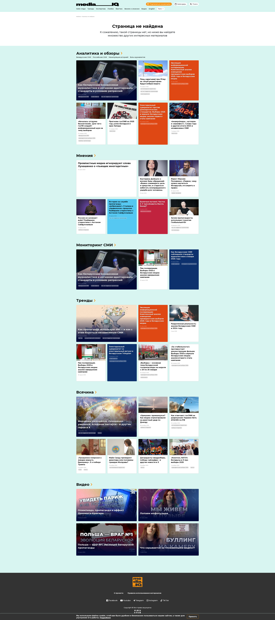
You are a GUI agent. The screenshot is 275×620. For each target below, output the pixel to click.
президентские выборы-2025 (180, 83)
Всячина (85, 392)
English (152, 9)
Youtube (127, 600)
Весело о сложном (132, 9)
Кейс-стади (81, 9)
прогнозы (112, 131)
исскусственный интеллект (92, 338)
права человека (176, 193)
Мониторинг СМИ (94, 245)
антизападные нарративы (148, 88)
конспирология (145, 94)
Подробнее (105, 618)
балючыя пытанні (146, 211)
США (80, 469)
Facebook (113, 600)
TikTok (166, 600)
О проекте (118, 593)
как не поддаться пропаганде (109, 96)
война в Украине (84, 229)
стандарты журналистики (189, 264)
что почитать (175, 230)
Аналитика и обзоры (97, 53)
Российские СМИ (100, 57)
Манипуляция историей (118, 57)
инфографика (95, 96)
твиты (99, 433)
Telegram (139, 600)
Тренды (91, 9)
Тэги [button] (160, 9)
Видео (144, 9)
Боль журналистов (137, 57)
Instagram (153, 600)
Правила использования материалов (144, 593)
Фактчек (119, 9)
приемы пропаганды (85, 140)
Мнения (84, 155)
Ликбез (111, 9)
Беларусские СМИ (83, 57)
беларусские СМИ (84, 96)
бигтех (80, 338)
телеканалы (144, 377)
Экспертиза (100, 9)
